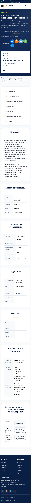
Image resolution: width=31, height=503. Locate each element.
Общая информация (13, 96)
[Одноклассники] (17, 41)
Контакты (10, 111)
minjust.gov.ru (16, 33)
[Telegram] (21, 41)
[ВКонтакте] (12, 41)
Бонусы (19, 465)
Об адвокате (11, 91)
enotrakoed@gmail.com (8, 482)
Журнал (3, 462)
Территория (11, 106)
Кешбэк (19, 462)
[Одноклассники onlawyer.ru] (6, 491)
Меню (27, 5)
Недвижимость (22, 473)
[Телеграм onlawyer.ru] (10, 491)
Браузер (19, 470)
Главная (3, 78)
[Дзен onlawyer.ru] (14, 491)
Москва (19, 78)
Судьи (3, 470)
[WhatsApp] (25, 41)
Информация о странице (14, 116)
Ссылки (9, 121)
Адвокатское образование (15, 101)
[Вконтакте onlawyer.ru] (2, 491)
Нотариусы (5, 468)
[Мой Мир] (12, 45)
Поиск (19, 468)
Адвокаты (11, 78)
